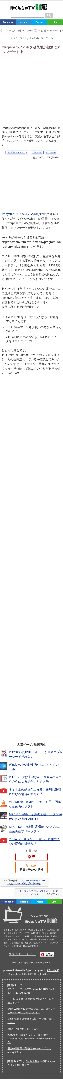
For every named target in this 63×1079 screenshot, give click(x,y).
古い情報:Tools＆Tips (17, 152)
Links (31, 962)
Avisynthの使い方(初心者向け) (21, 214)
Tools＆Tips (32, 1061)
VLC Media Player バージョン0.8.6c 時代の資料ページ (26, 882)
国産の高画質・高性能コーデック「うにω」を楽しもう (29, 1050)
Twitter (39, 22)
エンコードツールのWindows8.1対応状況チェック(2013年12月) (31, 991)
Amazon (31, 867)
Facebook (8, 22)
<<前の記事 (37, 152)
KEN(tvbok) (53, 970)
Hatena (23, 22)
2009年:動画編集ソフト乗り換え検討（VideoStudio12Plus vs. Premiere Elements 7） (31, 1038)
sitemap (22, 962)
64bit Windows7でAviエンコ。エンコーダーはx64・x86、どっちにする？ (31, 1010)
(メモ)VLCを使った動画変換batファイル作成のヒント (30, 1000)
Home (48, 962)
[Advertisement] (31, 88)
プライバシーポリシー (22, 954)
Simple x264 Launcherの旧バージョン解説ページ (30, 1020)
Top (14, 962)
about (39, 962)
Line (54, 901)
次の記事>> (51, 152)
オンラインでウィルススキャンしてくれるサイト (39, 893)
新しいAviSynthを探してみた (23, 1028)
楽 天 (31, 857)
